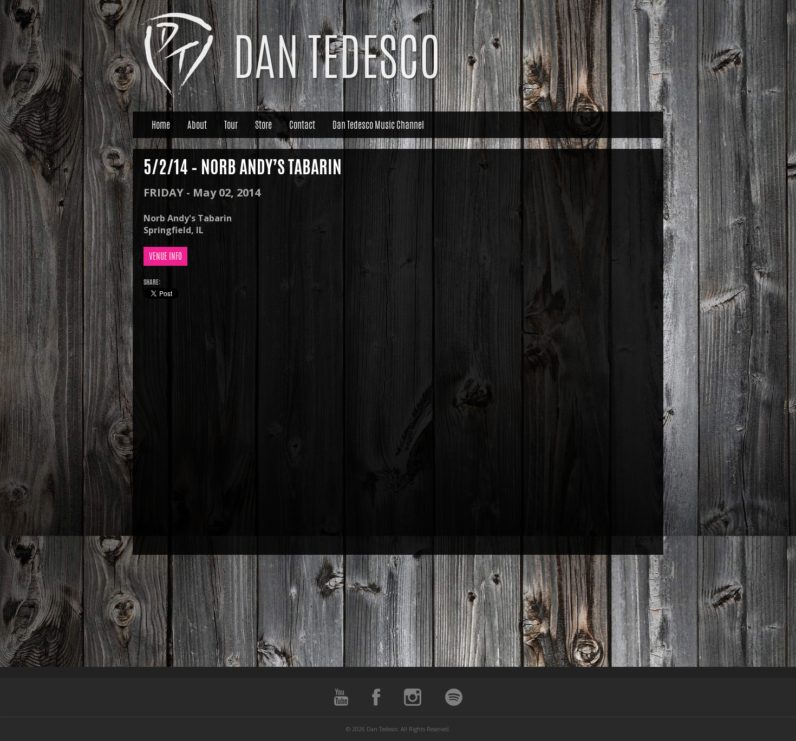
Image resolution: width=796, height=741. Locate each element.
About (197, 124)
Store (263, 124)
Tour (231, 124)
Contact (302, 124)
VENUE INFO (165, 256)
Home (161, 124)
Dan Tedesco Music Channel (378, 124)
